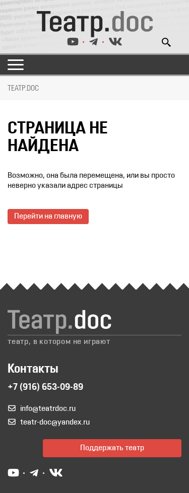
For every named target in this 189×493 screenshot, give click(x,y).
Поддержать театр (112, 448)
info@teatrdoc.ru (48, 409)
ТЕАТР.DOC (23, 89)
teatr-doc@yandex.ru (55, 422)
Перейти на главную (48, 217)
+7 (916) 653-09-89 (45, 387)
